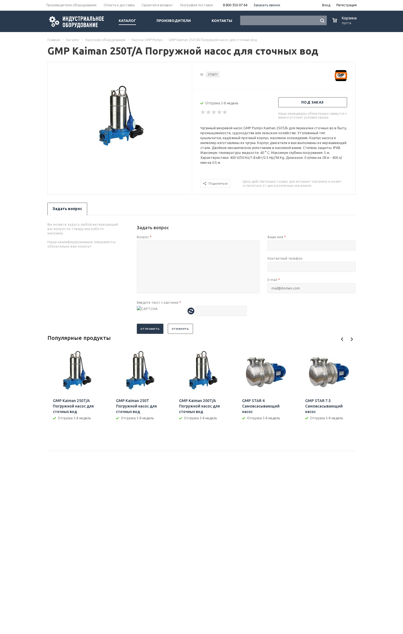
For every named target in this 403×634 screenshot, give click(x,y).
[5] (225, 112)
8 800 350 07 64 (235, 5)
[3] (214, 112)
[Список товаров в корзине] (345, 23)
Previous (342, 339)
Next (352, 339)
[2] (208, 112)
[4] (219, 112)
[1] (203, 112)
